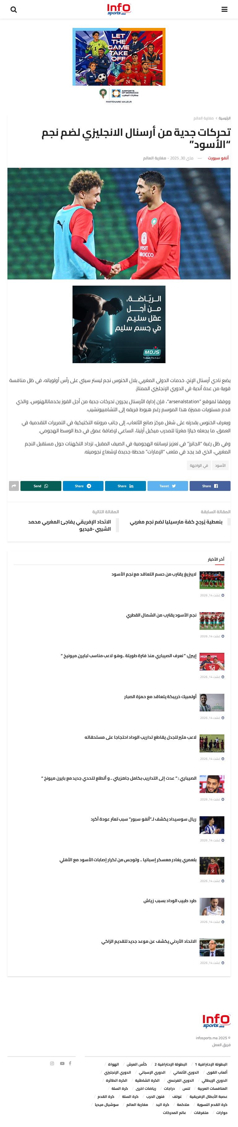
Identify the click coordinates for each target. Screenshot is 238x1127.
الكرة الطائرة (116, 1080)
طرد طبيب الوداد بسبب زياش (169, 901)
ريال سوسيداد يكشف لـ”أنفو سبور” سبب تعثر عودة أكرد (143, 819)
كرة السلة (120, 1088)
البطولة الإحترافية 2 (171, 1064)
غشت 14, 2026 (210, 595)
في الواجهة (199, 465)
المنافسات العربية (212, 1088)
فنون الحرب (155, 1096)
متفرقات (201, 1112)
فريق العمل (221, 1044)
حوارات (221, 1112)
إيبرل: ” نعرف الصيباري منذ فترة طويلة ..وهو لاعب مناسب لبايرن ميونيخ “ (128, 656)
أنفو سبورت (218, 158)
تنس (186, 1088)
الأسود (220, 465)
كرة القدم (106, 1096)
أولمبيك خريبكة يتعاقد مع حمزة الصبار (160, 697)
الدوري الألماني (186, 1072)
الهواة (113, 1064)
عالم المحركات (174, 1112)
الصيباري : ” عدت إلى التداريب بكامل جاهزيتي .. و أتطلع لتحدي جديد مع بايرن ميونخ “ (118, 778)
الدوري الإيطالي (214, 1080)
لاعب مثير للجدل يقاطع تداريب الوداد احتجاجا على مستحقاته (140, 737)
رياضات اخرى (146, 1088)
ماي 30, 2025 (181, 158)
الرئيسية (225, 118)
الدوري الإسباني (152, 1072)
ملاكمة (183, 1104)
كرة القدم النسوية (212, 1104)
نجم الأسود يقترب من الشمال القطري (161, 615)
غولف (177, 1096)
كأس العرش (137, 1064)
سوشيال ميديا (107, 1104)
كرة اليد (162, 1104)
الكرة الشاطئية (147, 1080)
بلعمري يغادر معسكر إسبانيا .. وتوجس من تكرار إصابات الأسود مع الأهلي (128, 860)
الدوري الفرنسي (180, 1080)
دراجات (169, 1088)
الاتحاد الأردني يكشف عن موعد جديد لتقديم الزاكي (148, 941)
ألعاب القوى (217, 1072)
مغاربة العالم (204, 118)
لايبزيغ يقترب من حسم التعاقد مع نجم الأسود (154, 574)
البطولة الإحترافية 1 (211, 1064)
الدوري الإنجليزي (117, 1072)
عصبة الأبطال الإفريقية (208, 1096)
